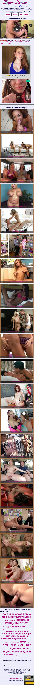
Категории (8, 14)
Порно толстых (9, 41)
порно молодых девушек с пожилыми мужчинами (16, 636)
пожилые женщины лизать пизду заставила (15, 623)
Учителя (9, 43)
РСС (22, 678)
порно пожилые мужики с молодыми (17, 645)
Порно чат (15, 14)
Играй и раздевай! (24, 14)
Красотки (19, 41)
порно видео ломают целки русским (16, 651)
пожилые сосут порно (17, 614)
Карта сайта (14, 678)
